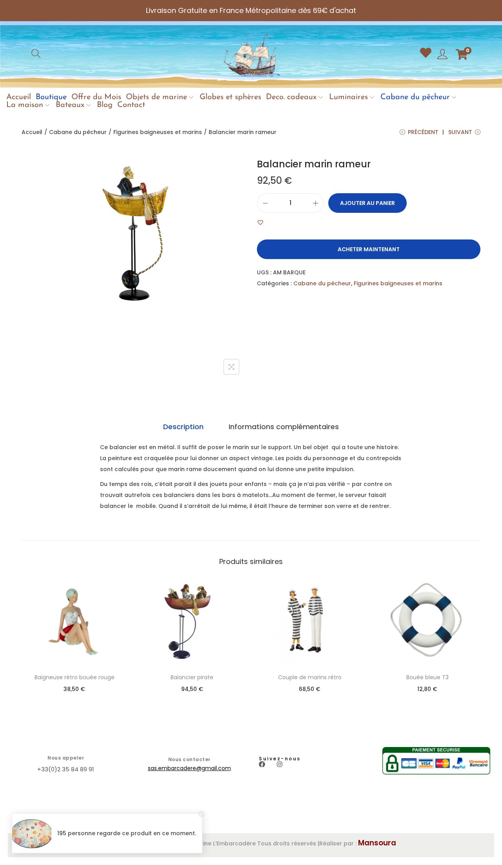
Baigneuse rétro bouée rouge (75, 677)
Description (183, 427)
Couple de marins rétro (310, 677)
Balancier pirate (192, 677)
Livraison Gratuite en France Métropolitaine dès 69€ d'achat (251, 10)
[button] (260, 222)
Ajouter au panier (367, 203)
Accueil (32, 132)
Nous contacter (189, 759)
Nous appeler (65, 757)
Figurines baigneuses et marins (157, 132)
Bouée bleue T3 (427, 677)
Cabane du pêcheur (78, 132)
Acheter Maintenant (369, 249)
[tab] (183, 426)
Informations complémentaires (284, 427)
